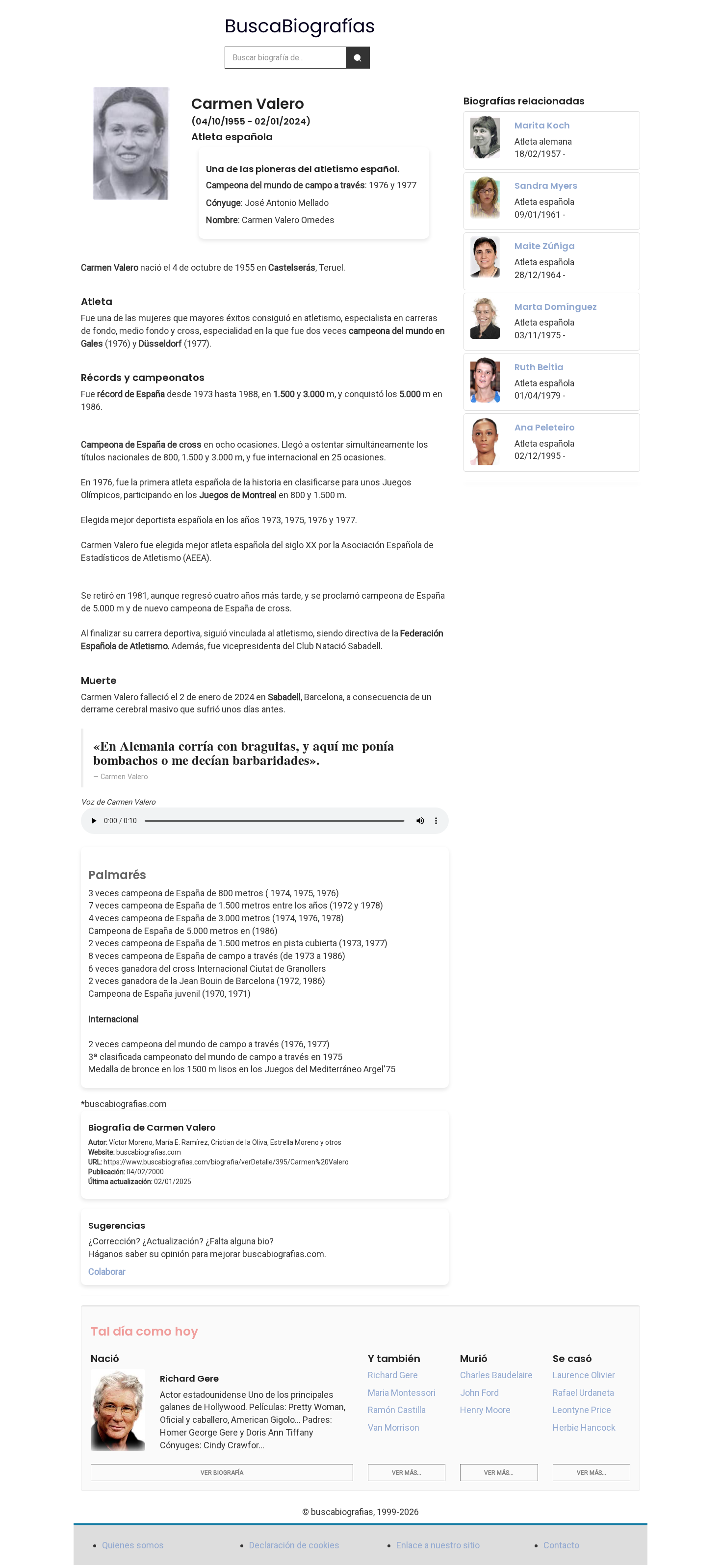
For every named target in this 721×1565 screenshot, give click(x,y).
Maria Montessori (402, 1393)
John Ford (479, 1393)
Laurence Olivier (584, 1375)
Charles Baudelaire (496, 1375)
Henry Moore (485, 1410)
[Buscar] (357, 58)
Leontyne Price (582, 1410)
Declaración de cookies (294, 1545)
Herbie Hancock (584, 1427)
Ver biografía (222, 1472)
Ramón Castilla (397, 1410)
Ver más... (406, 1472)
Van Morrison (393, 1427)
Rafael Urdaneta (583, 1393)
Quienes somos (133, 1545)
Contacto (561, 1545)
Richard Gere (393, 1375)
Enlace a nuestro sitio (438, 1545)
